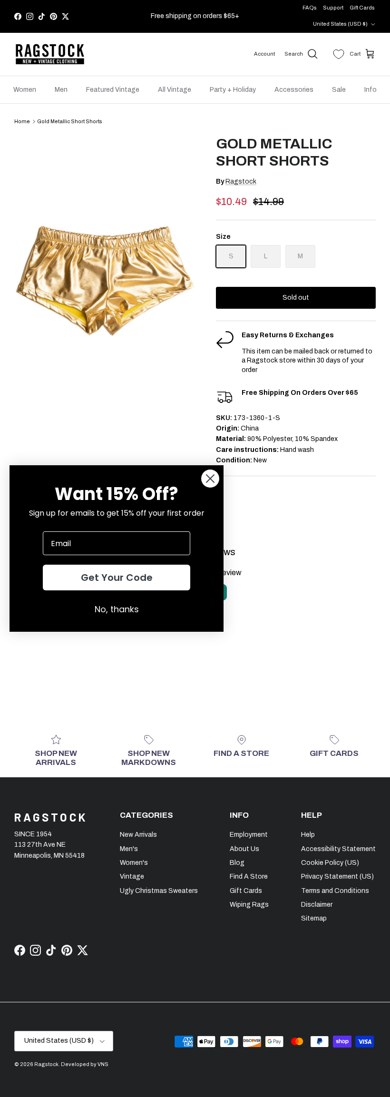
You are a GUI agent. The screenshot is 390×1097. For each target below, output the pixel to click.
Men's (129, 848)
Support (333, 7)
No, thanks (117, 609)
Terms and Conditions (335, 890)
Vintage (132, 876)
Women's (134, 862)
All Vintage (174, 89)
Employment (249, 834)
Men (61, 89)
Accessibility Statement (338, 848)
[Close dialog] (210, 478)
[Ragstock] (50, 54)
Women (24, 89)
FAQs (309, 7)
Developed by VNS (84, 1064)
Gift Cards (362, 7)
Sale (339, 89)
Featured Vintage (112, 89)
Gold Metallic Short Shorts (69, 121)
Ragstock (240, 181)
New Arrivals (138, 834)
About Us (244, 848)
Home (22, 121)
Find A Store (249, 876)
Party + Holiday (233, 89)
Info (370, 89)
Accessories (293, 89)
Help (308, 834)
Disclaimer (316, 904)
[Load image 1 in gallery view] (104, 270)
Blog (237, 862)
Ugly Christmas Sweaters (159, 890)
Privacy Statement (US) (337, 876)
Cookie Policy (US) (330, 862)
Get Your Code (117, 577)
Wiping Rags (249, 904)
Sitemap (314, 918)
